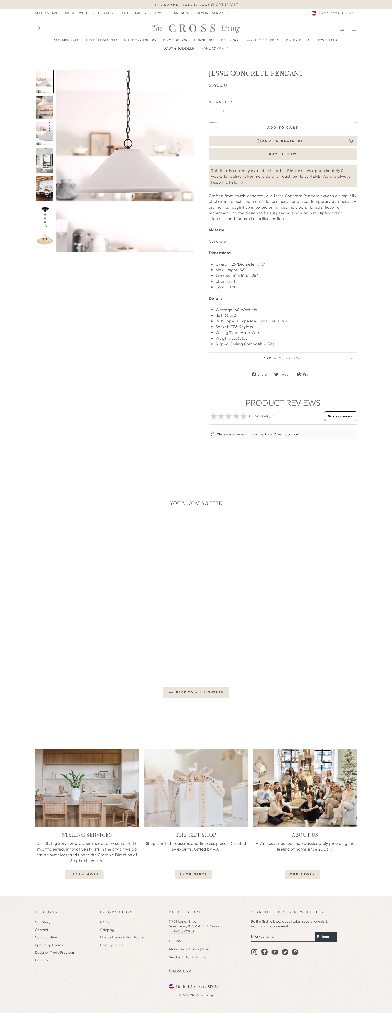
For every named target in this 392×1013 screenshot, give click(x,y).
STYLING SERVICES (212, 13)
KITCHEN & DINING (140, 39)
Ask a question (283, 358)
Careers (41, 960)
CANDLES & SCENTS (262, 39)
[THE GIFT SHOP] (196, 788)
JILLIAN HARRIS (179, 13)
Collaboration (46, 937)
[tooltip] (350, 140)
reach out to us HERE (300, 176)
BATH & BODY (298, 39)
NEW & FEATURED (101, 39)
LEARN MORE (84, 874)
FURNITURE (204, 39)
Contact (41, 930)
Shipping (107, 930)
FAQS (104, 922)
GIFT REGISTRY (148, 13)
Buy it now (283, 154)
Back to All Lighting (199, 692)
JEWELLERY (327, 39)
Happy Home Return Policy (122, 937)
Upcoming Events (49, 945)
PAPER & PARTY (214, 48)
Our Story (43, 922)
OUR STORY (302, 874)
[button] (45, 81)
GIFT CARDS (102, 13)
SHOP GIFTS (193, 874)
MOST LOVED (76, 13)
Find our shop (180, 970)
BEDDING (229, 39)
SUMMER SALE (66, 39)
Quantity (221, 102)
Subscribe (326, 937)
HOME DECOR (175, 39)
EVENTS (124, 13)
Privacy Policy (111, 945)
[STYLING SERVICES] (87, 788)
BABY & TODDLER (179, 48)
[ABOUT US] (305, 788)
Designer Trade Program (54, 952)
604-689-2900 (181, 931)
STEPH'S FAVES (47, 13)
